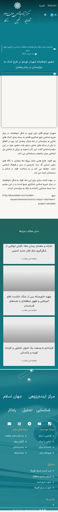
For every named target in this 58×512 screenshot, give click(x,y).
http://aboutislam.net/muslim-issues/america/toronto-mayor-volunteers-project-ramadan (29, 199)
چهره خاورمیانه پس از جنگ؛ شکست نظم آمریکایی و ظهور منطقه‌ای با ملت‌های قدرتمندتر (29, 301)
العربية (42, 5)
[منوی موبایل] (46, 15)
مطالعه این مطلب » (29, 258)
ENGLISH (51, 5)
